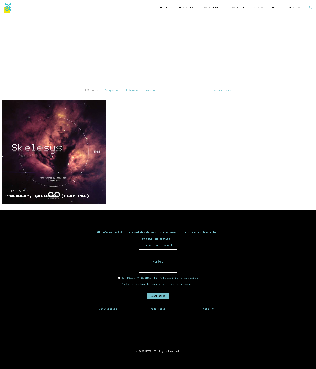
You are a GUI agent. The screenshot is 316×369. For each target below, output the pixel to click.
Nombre (158, 261)
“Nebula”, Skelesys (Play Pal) (48, 196)
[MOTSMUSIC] (8, 7)
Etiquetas (132, 90)
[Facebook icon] (153, 357)
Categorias (111, 90)
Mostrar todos (222, 90)
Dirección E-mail (158, 245)
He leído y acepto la (159, 277)
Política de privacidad (178, 278)
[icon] (163, 357)
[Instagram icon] (159, 357)
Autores (150, 90)
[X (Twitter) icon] (156, 357)
